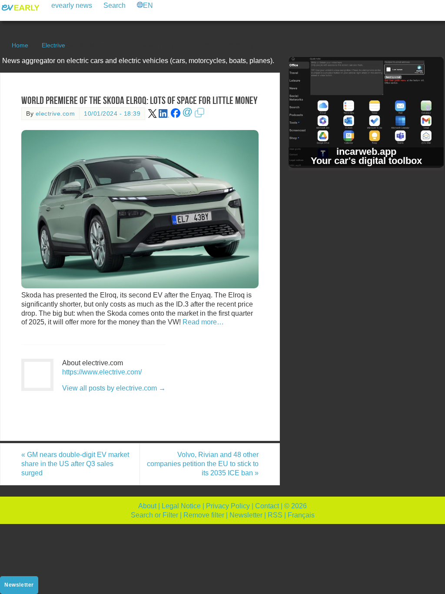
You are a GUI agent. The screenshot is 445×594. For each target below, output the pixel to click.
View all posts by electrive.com (114, 388)
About (147, 506)
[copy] (199, 116)
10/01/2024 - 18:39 (112, 113)
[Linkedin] (164, 116)
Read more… (203, 322)
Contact (267, 506)
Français (301, 515)
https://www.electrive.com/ (102, 372)
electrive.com (55, 113)
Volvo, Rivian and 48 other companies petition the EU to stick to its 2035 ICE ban (203, 464)
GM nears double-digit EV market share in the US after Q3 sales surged (75, 464)
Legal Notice (181, 506)
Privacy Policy (228, 506)
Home (20, 45)
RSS (275, 515)
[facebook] (175, 116)
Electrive (53, 45)
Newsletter (245, 515)
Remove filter (203, 515)
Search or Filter (154, 515)
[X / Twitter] (152, 116)
